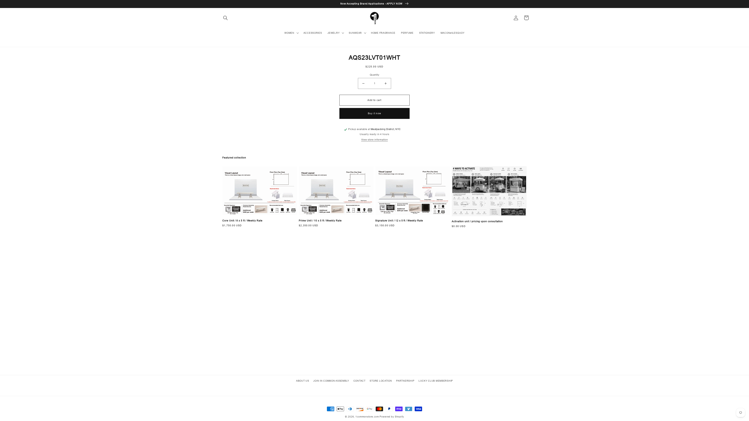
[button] (225, 18)
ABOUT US (302, 380)
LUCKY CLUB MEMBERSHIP (436, 380)
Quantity (374, 74)
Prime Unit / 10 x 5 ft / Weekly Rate (320, 220)
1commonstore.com (367, 416)
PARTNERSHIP (405, 380)
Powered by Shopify (392, 416)
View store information (374, 139)
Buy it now (374, 113)
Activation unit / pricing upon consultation (477, 221)
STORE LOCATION (381, 380)
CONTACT (359, 380)
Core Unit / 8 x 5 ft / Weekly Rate (242, 220)
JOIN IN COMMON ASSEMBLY (331, 380)
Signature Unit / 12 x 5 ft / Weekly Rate (399, 220)
